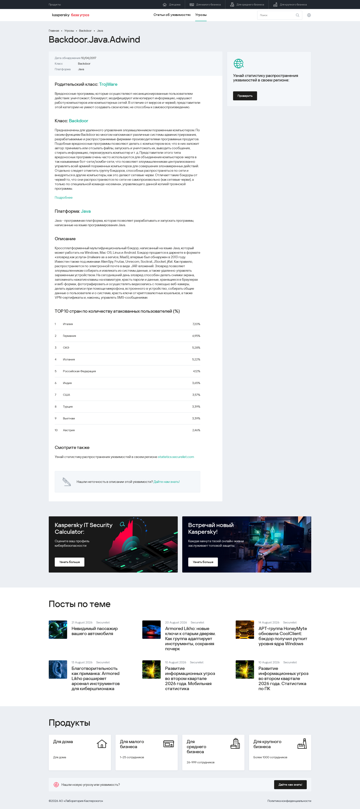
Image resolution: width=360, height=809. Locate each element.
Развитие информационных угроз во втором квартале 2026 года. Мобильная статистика (190, 678)
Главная (54, 30)
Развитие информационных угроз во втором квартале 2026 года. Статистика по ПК (283, 678)
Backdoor (85, 30)
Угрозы (201, 15)
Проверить (245, 96)
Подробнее (64, 197)
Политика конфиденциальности (289, 801)
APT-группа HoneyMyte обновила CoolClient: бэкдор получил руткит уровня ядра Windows (283, 636)
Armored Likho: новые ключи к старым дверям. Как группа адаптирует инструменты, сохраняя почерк (190, 638)
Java (100, 30)
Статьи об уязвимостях (172, 15)
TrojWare (108, 84)
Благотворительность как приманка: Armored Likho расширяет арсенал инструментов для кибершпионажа (96, 678)
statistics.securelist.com (176, 457)
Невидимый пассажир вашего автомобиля (95, 631)
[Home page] (71, 15)
